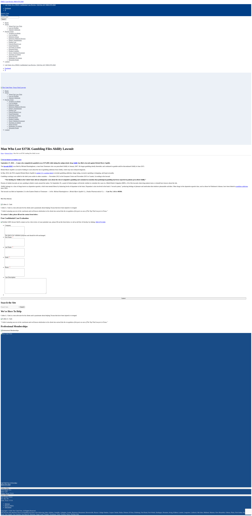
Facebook (8, 8)
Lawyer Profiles (14, 28)
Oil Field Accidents (15, 47)
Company (8, 225)
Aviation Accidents (14, 33)
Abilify (75, 163)
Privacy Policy (9, 505)
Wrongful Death (14, 60)
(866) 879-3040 (100, 222)
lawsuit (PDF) (8, 166)
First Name (9, 237)
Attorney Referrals (14, 30)
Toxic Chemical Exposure (17, 53)
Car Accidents (13, 35)
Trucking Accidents (15, 54)
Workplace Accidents (15, 58)
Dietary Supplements (15, 40)
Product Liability (14, 51)
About (7, 24)
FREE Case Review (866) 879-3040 (12, 1)
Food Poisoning (14, 46)
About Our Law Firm (15, 26)
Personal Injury (13, 49)
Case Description (10, 277)
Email (7, 257)
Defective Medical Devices (17, 38)
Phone (7, 267)
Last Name (9, 247)
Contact (7, 61)
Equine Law (12, 42)
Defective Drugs (14, 37)
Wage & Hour (13, 56)
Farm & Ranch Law (15, 44)
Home (7, 23)
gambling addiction (242, 186)
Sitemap (7, 504)
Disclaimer (8, 507)
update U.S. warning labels (44, 173)
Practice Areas (9, 31)
